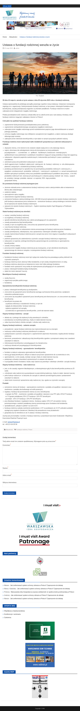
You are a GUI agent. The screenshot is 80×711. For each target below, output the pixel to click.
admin (17, 48)
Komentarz (6, 445)
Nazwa (5, 468)
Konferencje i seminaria (12, 614)
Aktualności (9, 429)
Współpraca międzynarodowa (14, 611)
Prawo (30, 429)
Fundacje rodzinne (22, 429)
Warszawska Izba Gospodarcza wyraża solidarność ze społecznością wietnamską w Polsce (42, 592)
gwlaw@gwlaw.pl (14, 422)
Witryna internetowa (9, 482)
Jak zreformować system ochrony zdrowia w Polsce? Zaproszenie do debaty (36, 585)
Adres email (7, 475)
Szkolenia (7, 617)
